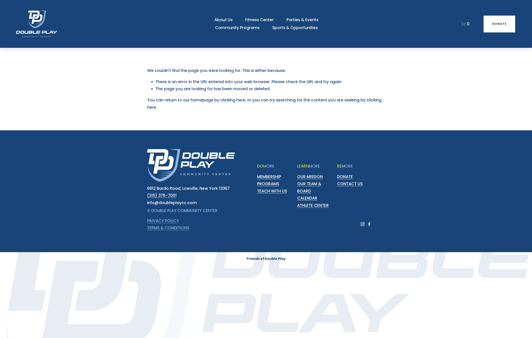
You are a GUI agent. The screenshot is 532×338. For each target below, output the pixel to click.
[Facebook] (369, 224)
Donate (499, 24)
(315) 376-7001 (162, 195)
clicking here (232, 100)
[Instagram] (363, 224)
